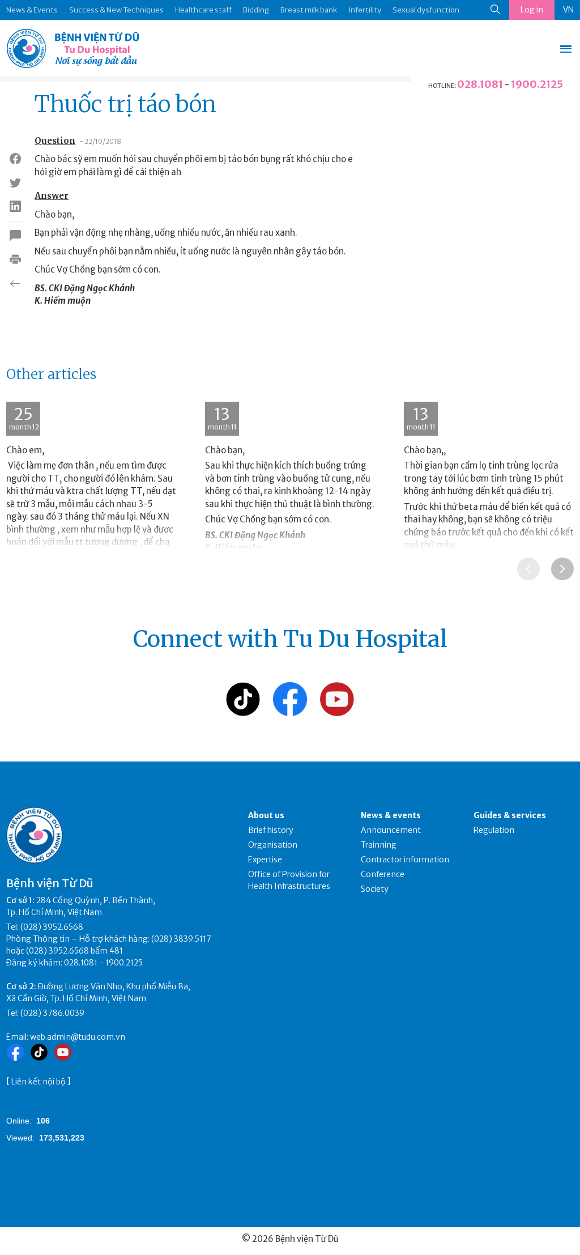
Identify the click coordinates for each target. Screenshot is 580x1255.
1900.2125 (537, 84)
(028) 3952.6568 (51, 927)
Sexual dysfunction (426, 10)
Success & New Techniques (116, 10)
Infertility (364, 10)
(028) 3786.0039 (52, 1013)
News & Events (32, 10)
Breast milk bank (308, 10)
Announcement (391, 830)
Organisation (272, 845)
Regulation (494, 830)
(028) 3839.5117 (181, 939)
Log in (532, 10)
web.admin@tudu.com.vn (77, 1037)
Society (375, 889)
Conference (382, 874)
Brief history (270, 830)
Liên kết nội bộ (38, 1082)
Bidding (256, 10)
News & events (391, 815)
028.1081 (480, 84)
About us (266, 815)
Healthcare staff (203, 10)
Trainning (378, 845)
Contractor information (405, 859)
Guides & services (510, 815)
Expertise (265, 859)
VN (568, 10)
